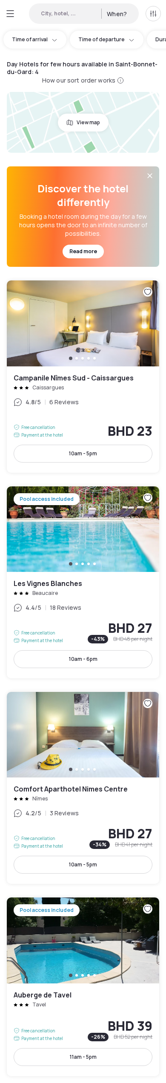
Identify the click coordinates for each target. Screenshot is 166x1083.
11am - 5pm (83, 1056)
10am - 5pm (83, 453)
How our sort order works (78, 80)
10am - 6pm (83, 659)
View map (88, 122)
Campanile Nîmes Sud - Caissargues (83, 376)
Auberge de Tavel (83, 986)
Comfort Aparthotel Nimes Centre (83, 788)
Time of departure (101, 39)
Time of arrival (30, 39)
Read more (83, 251)
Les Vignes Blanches (83, 582)
